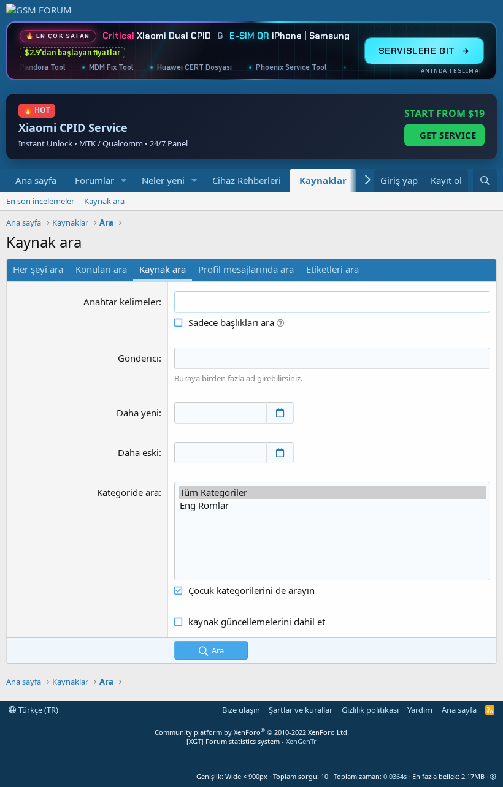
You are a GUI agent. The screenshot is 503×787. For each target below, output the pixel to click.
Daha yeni (138, 412)
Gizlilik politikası (370, 709)
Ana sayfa (35, 180)
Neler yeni (163, 180)
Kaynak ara (104, 201)
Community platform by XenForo (252, 732)
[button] (123, 180)
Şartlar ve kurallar (300, 709)
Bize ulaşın (241, 709)
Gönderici (138, 358)
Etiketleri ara (332, 269)
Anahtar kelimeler (121, 301)
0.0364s (395, 776)
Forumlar (94, 180)
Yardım (419, 709)
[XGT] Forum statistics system (251, 741)
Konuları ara (101, 269)
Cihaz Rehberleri (246, 180)
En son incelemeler (40, 201)
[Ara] (485, 180)
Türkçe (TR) (37, 709)
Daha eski (138, 452)
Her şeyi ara (38, 269)
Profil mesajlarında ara (246, 269)
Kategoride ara (128, 492)
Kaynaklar (323, 180)
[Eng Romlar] (332, 505)
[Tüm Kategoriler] (332, 492)
